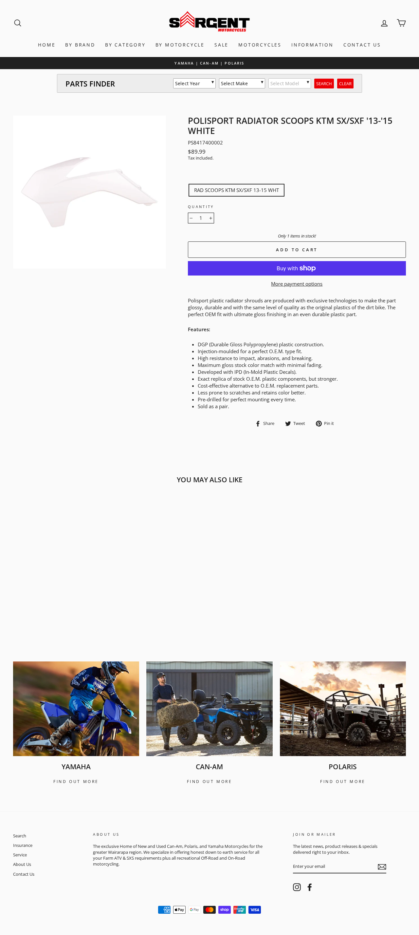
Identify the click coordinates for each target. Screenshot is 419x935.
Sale (221, 45)
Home (46, 45)
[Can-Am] (209, 708)
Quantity (201, 206)
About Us (22, 864)
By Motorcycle (180, 45)
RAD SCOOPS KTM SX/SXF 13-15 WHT (236, 190)
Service (20, 855)
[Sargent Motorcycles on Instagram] (297, 887)
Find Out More (76, 781)
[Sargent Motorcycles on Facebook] (310, 887)
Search (19, 836)
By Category (125, 45)
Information (312, 45)
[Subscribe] (382, 867)
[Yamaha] (76, 708)
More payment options (296, 283)
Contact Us (362, 45)
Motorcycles (260, 45)
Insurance (22, 845)
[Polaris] (343, 708)
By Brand (80, 45)
